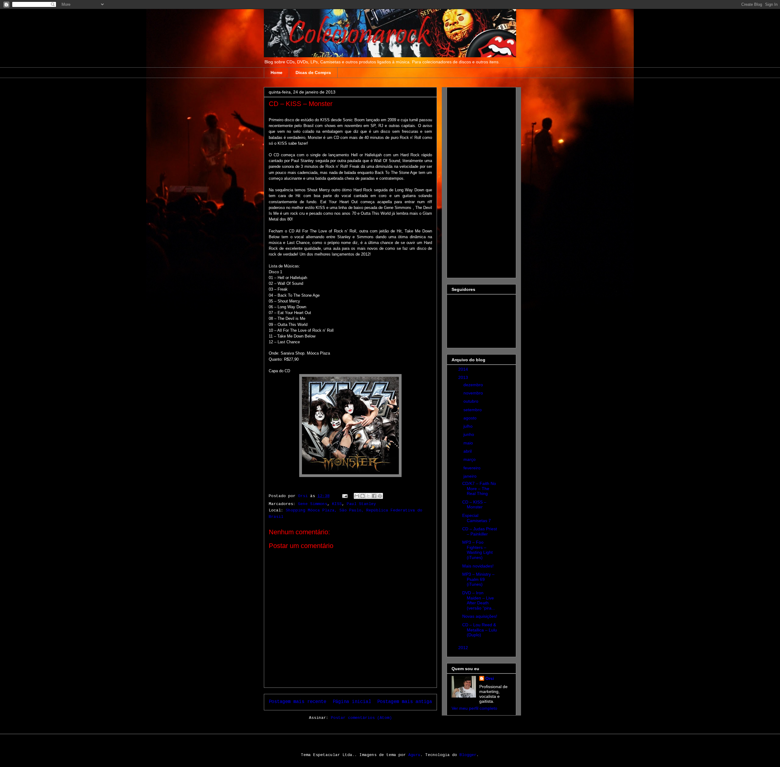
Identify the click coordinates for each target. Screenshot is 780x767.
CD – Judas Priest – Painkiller (479, 531)
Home (276, 72)
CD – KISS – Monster (474, 505)
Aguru (414, 755)
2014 (463, 369)
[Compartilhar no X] (368, 496)
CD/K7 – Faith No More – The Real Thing (479, 488)
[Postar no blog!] (363, 496)
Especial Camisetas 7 (476, 518)
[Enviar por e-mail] (357, 496)
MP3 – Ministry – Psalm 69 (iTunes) (478, 579)
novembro (473, 393)
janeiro (470, 476)
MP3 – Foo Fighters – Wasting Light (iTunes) (477, 550)
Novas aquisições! (479, 616)
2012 (463, 647)
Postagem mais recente (297, 702)
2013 (463, 377)
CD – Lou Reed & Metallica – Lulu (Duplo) (479, 630)
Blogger (468, 755)
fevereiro (472, 467)
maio (468, 442)
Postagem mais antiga (404, 702)
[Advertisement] (476, 181)
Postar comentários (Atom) (361, 718)
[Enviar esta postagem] (345, 496)
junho (469, 434)
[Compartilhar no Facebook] (374, 496)
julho (468, 426)
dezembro (473, 384)
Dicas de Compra (313, 72)
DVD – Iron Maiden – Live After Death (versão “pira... (478, 600)
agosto (470, 417)
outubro (471, 401)
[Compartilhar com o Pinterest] (380, 496)
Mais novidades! (478, 566)
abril (468, 451)
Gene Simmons (312, 504)
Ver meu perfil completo (474, 708)
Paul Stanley (361, 504)
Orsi (489, 678)
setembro (473, 409)
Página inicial (352, 702)
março (470, 459)
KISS (337, 504)
